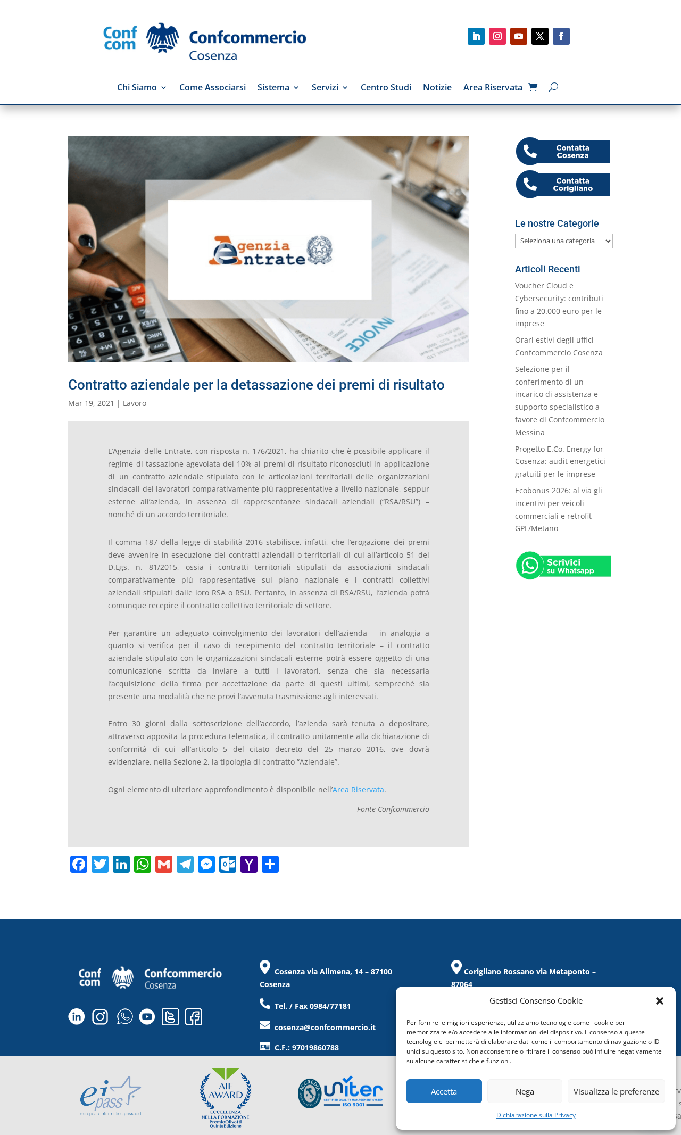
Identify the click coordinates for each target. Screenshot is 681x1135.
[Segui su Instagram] (497, 36)
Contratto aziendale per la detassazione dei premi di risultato (256, 385)
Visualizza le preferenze (616, 1091)
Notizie (437, 88)
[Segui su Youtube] (518, 36)
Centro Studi (386, 88)
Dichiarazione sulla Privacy (536, 1115)
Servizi (325, 88)
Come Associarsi (212, 88)
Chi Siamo (137, 88)
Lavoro (134, 403)
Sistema (273, 88)
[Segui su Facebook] (561, 36)
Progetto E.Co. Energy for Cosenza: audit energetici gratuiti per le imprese (560, 461)
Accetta (444, 1091)
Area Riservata (492, 88)
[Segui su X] (540, 36)
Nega (525, 1091)
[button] (659, 1001)
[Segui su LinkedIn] (476, 36)
